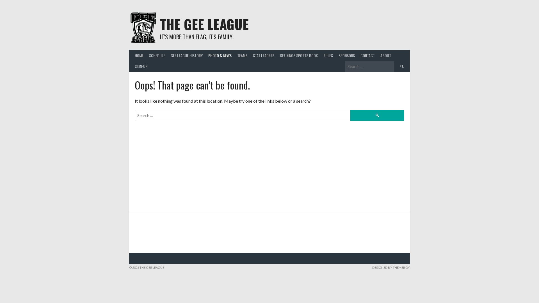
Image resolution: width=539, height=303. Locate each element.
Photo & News (220, 55)
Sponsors (347, 55)
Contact (367, 55)
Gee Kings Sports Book (299, 55)
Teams (242, 55)
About (385, 55)
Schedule (157, 55)
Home (139, 55)
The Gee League (204, 24)
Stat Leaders (263, 55)
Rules (328, 55)
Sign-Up (141, 66)
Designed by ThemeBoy (391, 267)
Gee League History (187, 55)
